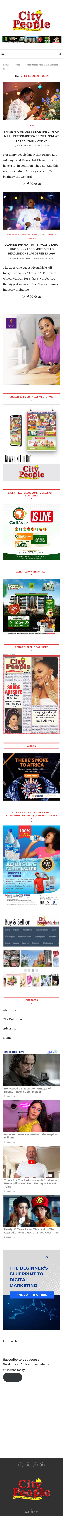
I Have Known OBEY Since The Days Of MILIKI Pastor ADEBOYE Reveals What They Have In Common (31, 136)
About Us (9, 1010)
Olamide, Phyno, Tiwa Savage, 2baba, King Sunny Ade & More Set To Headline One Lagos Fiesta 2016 (31, 249)
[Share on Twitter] (31, 183)
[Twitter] (28, 1464)
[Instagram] (35, 1464)
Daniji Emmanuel (21, 258)
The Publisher (12, 1019)
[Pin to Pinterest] (35, 183)
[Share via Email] (39, 183)
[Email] (42, 1464)
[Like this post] (23, 183)
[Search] (59, 54)
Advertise (9, 1028)
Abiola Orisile (24, 145)
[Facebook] (20, 1464)
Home (6, 65)
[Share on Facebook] (28, 183)
